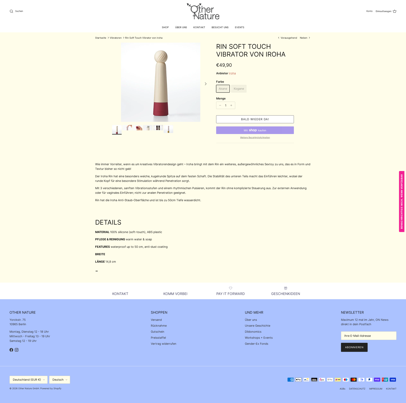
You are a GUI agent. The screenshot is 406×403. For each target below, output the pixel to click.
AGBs (342, 388)
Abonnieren (354, 347)
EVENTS (239, 27)
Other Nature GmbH (28, 388)
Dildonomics (253, 331)
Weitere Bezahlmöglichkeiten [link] (255, 137)
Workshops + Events (259, 337)
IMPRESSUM (375, 388)
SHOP (165, 27)
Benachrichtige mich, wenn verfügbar (401, 201)
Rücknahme (159, 325)
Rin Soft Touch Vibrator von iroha (143, 37)
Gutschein (157, 331)
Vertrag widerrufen (163, 343)
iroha (232, 73)
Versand (156, 319)
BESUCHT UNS (220, 27)
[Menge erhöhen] (232, 105)
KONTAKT (199, 27)
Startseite (100, 37)
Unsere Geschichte (257, 325)
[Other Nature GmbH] (203, 11)
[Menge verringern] (219, 105)
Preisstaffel (158, 337)
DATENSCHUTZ (357, 388)
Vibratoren (116, 37)
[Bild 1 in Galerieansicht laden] (160, 82)
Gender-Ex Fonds (256, 343)
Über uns (251, 319)
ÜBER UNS (181, 27)
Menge (221, 98)
